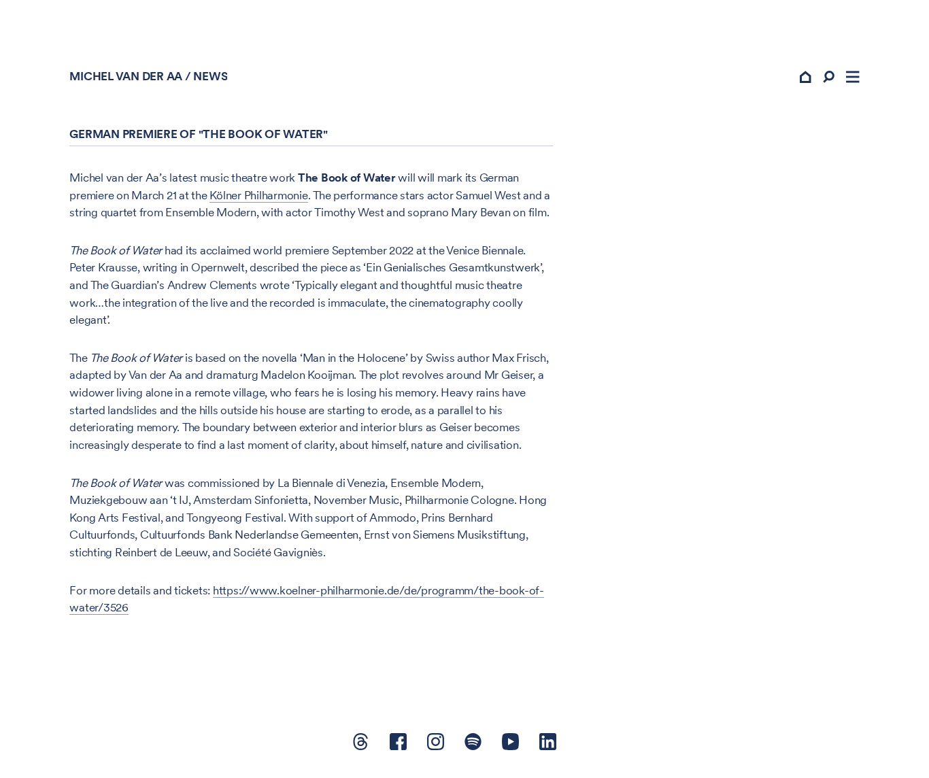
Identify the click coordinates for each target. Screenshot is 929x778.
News (210, 76)
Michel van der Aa (125, 76)
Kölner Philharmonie (258, 195)
